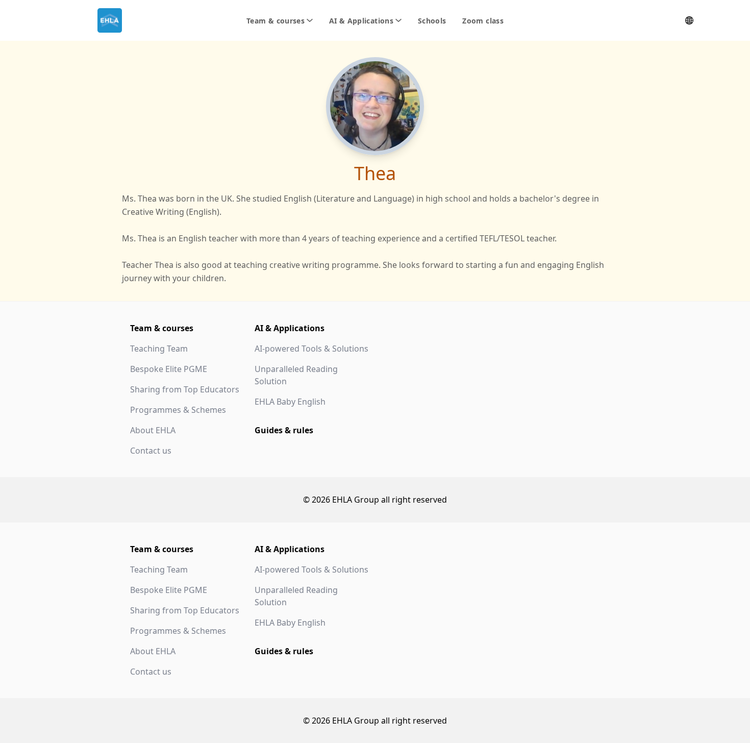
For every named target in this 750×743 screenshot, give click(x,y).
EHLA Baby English (290, 401)
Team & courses (161, 328)
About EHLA (153, 430)
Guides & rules (284, 430)
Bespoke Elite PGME (168, 369)
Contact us (150, 450)
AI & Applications (289, 328)
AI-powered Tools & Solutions (311, 348)
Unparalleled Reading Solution (296, 375)
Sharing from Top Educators (184, 389)
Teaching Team (159, 348)
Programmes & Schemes (178, 409)
